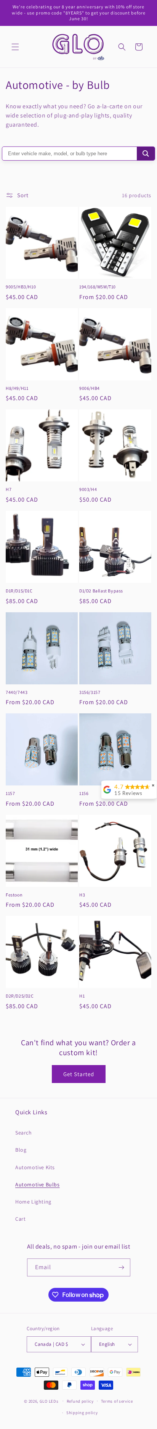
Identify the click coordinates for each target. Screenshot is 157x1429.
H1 (82, 996)
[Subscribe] (121, 1267)
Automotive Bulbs (37, 1184)
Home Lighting (33, 1201)
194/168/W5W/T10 (97, 287)
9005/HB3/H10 (21, 287)
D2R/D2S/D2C (20, 996)
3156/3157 (89, 692)
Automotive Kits (35, 1167)
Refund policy (80, 1401)
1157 (10, 793)
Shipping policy (82, 1412)
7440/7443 (16, 692)
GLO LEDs (49, 1400)
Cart (20, 1218)
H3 (82, 895)
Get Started (78, 1074)
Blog (20, 1149)
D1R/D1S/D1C (19, 591)
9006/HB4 (89, 388)
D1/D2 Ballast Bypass (101, 591)
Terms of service (117, 1401)
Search (23, 1132)
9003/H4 (88, 489)
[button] (15, 47)
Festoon (14, 895)
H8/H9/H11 (17, 388)
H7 (8, 489)
